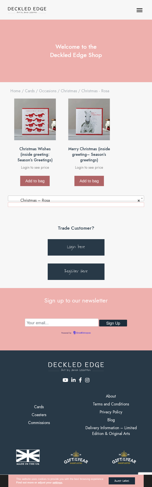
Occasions (47, 91)
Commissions (39, 423)
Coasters (39, 415)
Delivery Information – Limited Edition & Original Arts (111, 431)
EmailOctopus (83, 333)
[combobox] (76, 198)
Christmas (69, 91)
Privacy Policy (111, 412)
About (111, 396)
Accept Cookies (122, 480)
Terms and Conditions (111, 404)
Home (15, 91)
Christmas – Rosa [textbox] (75, 200)
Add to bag (35, 181)
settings (57, 482)
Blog (111, 420)
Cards (30, 91)
